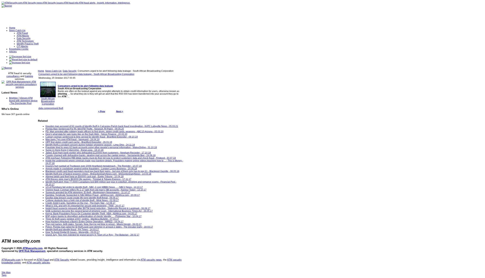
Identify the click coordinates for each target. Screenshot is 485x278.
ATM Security (61, 259)
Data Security (70, 71)
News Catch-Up (53, 71)
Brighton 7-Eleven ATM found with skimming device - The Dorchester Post (23, 101)
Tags (4, 275)
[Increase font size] (19, 62)
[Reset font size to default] (23, 59)
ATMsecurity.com (33, 248)
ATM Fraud (43, 259)
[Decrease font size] (20, 56)
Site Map (6, 272)
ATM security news (151, 259)
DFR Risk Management (32, 251)
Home (41, 71)
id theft (59, 108)
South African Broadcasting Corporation (48, 101)
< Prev (101, 111)
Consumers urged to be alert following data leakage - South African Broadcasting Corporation (86, 74)
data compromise (47, 108)
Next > (119, 111)
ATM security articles (38, 262)
